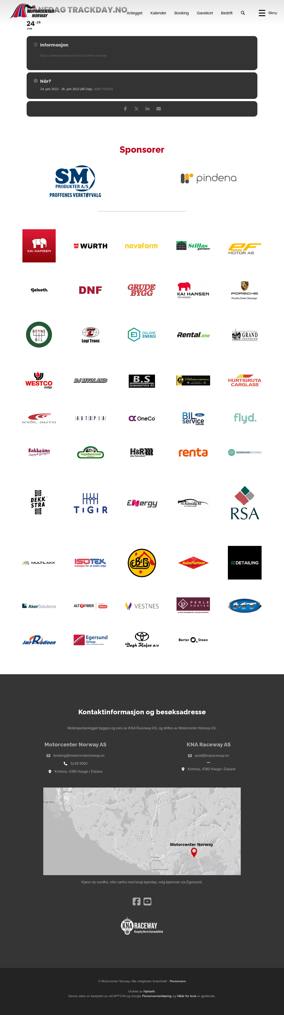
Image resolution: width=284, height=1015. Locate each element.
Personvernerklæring (157, 996)
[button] (267, 13)
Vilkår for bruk (186, 996)
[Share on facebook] (125, 108)
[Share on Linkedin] (147, 108)
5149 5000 (79, 763)
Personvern (178, 981)
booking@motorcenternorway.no (79, 755)
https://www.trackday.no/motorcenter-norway (73, 55)
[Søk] (243, 13)
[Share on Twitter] (136, 108)
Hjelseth (149, 991)
